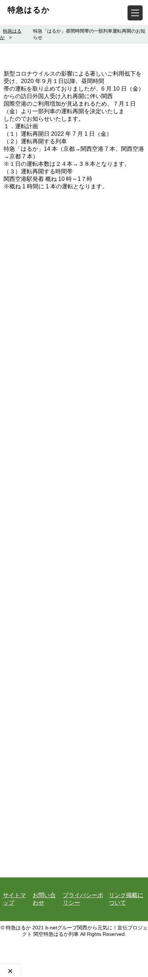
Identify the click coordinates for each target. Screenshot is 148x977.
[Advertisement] (74, 510)
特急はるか (29, 9)
